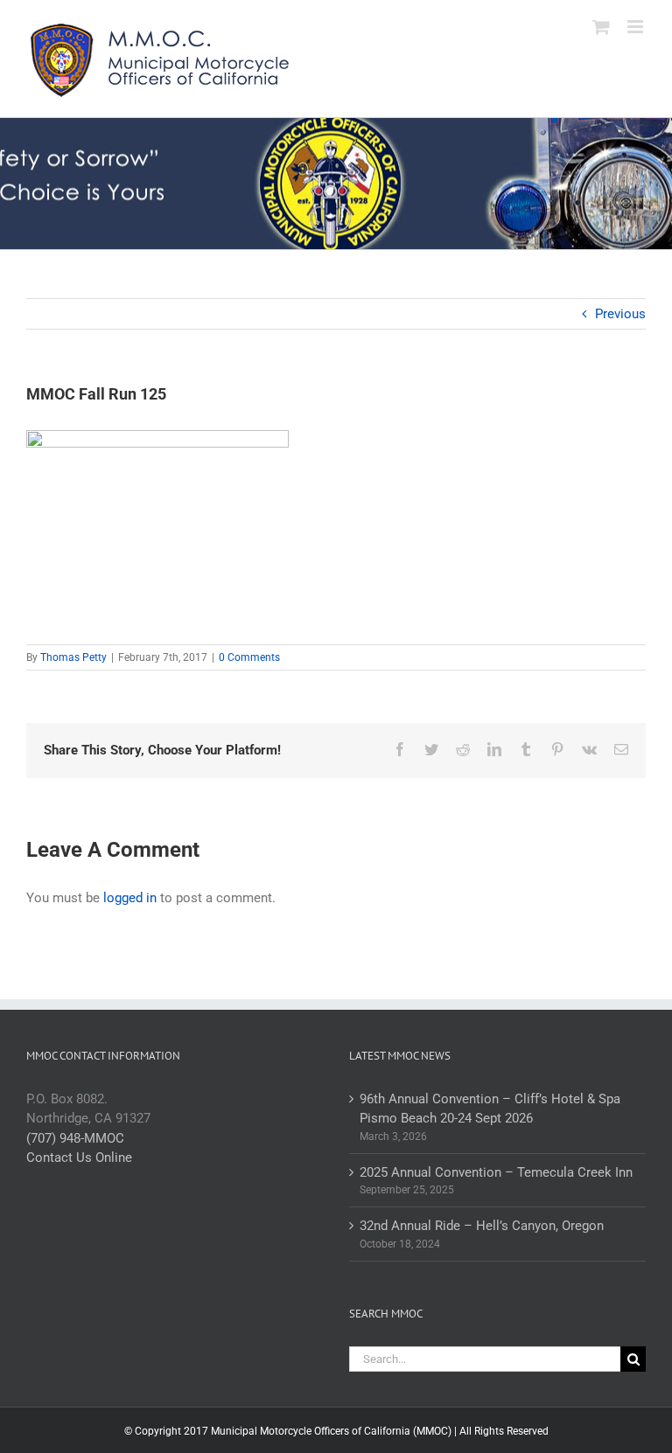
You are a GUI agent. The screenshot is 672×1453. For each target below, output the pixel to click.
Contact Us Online (79, 1157)
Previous (620, 314)
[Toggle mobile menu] (636, 26)
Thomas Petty (73, 657)
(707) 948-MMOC (75, 1138)
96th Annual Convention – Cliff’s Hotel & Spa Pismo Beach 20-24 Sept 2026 (490, 1109)
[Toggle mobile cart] (601, 26)
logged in (130, 898)
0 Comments (249, 657)
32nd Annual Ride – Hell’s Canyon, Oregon (482, 1226)
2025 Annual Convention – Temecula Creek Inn (496, 1172)
